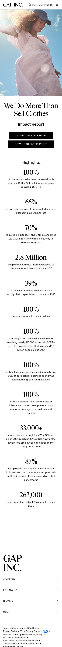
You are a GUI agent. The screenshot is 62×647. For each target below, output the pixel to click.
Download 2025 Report (31, 135)
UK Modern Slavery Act (14, 637)
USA (32, 4)
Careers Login (45, 4)
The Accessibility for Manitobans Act (21, 643)
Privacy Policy (10, 631)
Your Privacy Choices (31, 631)
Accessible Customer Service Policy (20, 640)
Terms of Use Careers (29, 628)
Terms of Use (9, 628)
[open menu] (57, 5)
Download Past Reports (31, 144)
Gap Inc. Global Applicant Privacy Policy (22, 634)
